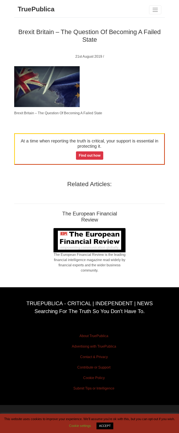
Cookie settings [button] (80, 426)
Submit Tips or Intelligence (93, 388)
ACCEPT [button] (105, 426)
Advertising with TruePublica (94, 346)
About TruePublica (93, 336)
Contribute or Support (93, 367)
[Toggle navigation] (155, 9)
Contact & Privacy (94, 357)
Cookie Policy (94, 378)
